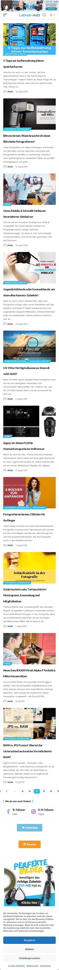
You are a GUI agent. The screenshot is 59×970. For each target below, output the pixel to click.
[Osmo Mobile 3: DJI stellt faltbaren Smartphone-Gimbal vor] (29, 189)
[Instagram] (42, 811)
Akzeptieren (29, 940)
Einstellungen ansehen (29, 958)
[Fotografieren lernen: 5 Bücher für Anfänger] (29, 492)
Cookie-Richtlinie (16, 965)
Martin (10, 91)
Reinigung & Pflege (39, 361)
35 (44, 791)
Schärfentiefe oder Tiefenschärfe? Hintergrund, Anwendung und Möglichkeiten (24, 595)
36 (51, 791)
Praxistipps (39, 508)
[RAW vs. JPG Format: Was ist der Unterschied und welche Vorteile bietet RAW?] (29, 723)
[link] (29, 882)
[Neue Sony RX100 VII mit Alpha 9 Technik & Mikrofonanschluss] (29, 648)
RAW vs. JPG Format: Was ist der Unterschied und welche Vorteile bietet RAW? (27, 751)
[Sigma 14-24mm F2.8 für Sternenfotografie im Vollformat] (29, 421)
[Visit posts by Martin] (5, 92)
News (7, 204)
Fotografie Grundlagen (17, 129)
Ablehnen (29, 949)
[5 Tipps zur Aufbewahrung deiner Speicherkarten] (29, 39)
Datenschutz (32, 965)
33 (29, 791)
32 (22, 791)
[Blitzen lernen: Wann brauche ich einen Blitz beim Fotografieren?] (29, 114)
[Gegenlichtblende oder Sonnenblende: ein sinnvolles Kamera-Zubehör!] (29, 267)
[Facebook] (15, 811)
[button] (6, 15)
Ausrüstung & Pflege (15, 54)
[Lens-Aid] (29, 15)
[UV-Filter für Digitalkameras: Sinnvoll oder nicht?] (29, 346)
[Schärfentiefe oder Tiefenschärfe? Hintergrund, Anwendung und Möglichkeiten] (29, 567)
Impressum (45, 965)
